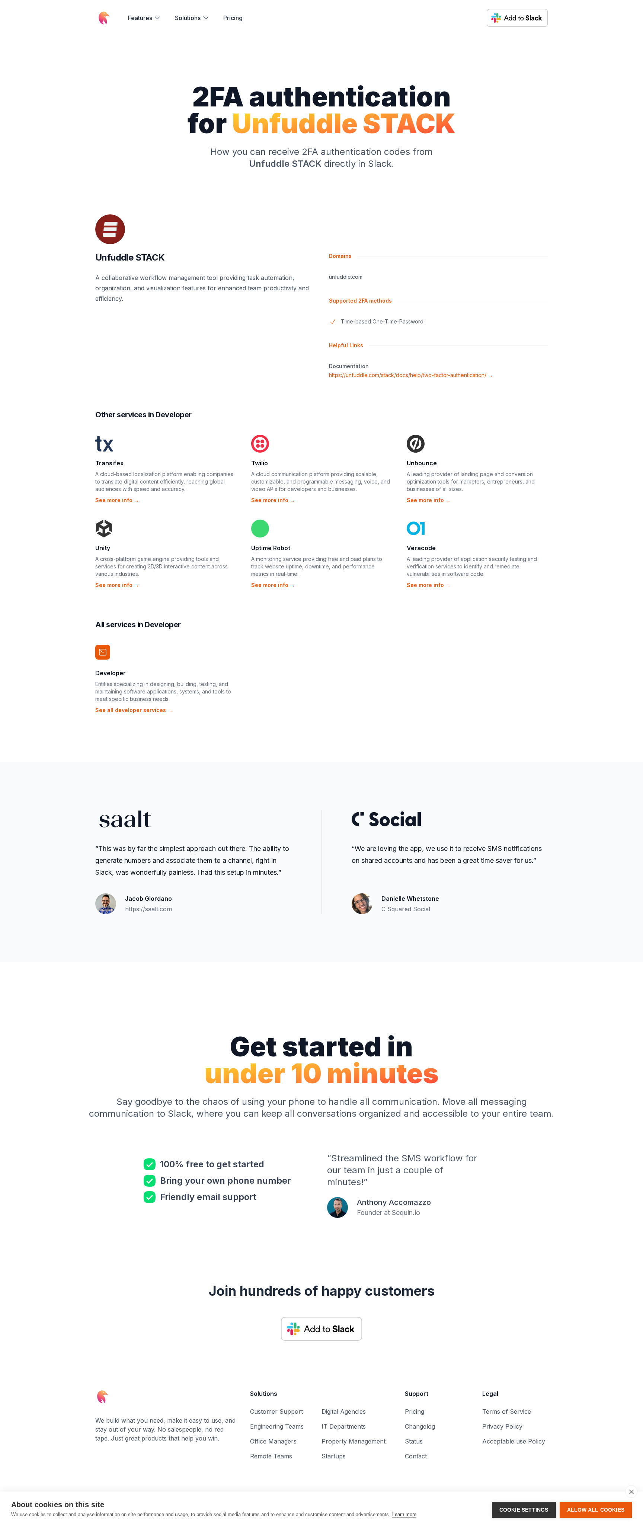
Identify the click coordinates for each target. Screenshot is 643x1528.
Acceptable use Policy (513, 1441)
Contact (416, 1456)
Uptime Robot (270, 548)
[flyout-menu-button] (144, 17)
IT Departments (344, 1426)
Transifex (109, 463)
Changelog (420, 1426)
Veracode (421, 548)
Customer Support (276, 1411)
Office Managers (273, 1441)
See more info (117, 500)
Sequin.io (406, 1212)
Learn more (404, 1514)
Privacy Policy (502, 1426)
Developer (110, 673)
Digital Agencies (344, 1411)
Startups (334, 1456)
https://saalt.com (148, 909)
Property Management (354, 1441)
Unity (102, 548)
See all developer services (134, 710)
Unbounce (422, 463)
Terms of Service (506, 1411)
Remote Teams (271, 1456)
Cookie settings (523, 1510)
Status (414, 1441)
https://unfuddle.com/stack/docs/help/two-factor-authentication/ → (411, 375)
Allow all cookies (595, 1510)
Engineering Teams (277, 1426)
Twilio (259, 463)
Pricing (233, 18)
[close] (631, 1491)
